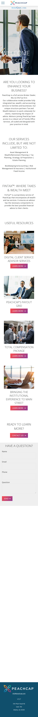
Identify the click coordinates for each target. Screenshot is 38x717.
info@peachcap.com (19, 693)
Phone (4, 472)
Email (4, 462)
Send (6, 498)
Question (6, 482)
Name (4, 451)
